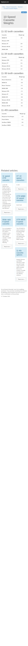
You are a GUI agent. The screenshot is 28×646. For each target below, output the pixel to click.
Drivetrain (20, 7)
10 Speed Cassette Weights (10, 8)
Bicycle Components (11, 7)
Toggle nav (24, 12)
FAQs (3, 7)
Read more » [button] (7, 212)
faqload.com (5, 2)
